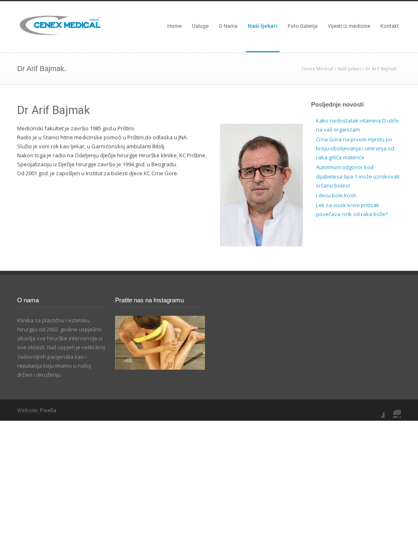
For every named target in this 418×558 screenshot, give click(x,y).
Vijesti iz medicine (349, 26)
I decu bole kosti (336, 195)
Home (174, 26)
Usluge (200, 26)
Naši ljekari (263, 26)
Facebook (376, 410)
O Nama (228, 26)
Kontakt (389, 26)
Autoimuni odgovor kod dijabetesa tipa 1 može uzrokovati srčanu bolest (358, 176)
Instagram (393, 410)
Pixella (48, 410)
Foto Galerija (303, 26)
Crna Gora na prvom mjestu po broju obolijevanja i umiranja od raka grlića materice (355, 148)
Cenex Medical (317, 68)
